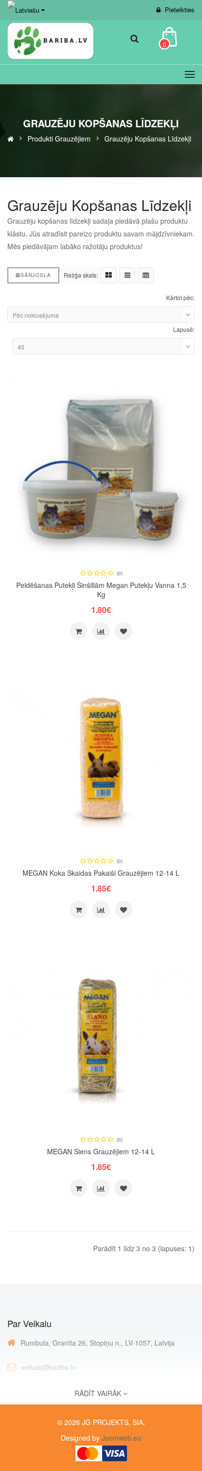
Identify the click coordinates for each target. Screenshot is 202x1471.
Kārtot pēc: (180, 297)
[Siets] (109, 275)
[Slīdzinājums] (101, 631)
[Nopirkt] (78, 631)
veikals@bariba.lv (48, 1367)
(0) (120, 573)
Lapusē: (184, 329)
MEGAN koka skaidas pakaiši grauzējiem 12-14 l (101, 873)
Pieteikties (180, 9)
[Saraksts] (127, 275)
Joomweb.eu (120, 1438)
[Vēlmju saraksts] (123, 631)
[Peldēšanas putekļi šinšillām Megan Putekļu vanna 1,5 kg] (101, 468)
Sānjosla (36, 275)
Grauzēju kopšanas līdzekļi (147, 138)
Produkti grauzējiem (59, 138)
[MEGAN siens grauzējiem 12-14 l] (101, 1035)
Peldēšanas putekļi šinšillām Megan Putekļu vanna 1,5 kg (101, 590)
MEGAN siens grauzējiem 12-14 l (101, 1151)
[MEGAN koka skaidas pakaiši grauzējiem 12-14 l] (101, 757)
